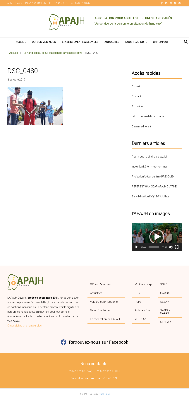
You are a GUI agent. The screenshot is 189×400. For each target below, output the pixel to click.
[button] (156, 236)
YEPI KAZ (140, 319)
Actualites (137, 106)
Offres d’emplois (100, 284)
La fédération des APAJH (105, 319)
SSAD (163, 284)
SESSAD (165, 322)
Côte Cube (105, 394)
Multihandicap (142, 284)
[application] (157, 237)
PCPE (138, 301)
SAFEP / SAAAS (165, 312)
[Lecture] (136, 247)
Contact (136, 96)
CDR (137, 293)
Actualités (111, 41)
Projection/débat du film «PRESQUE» (153, 176)
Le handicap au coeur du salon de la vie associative (53, 52)
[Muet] (171, 247)
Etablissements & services (80, 41)
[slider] (154, 247)
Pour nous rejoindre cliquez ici (149, 156)
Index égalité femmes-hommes (150, 166)
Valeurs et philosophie (104, 301)
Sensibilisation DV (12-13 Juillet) (150, 196)
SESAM (164, 301)
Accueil (21, 41)
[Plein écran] (177, 247)
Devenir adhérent (141, 126)
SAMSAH (165, 293)
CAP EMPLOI (160, 41)
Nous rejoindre (136, 41)
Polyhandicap (142, 310)
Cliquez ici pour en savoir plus (24, 325)
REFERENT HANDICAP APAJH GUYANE (154, 186)
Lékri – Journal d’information (148, 116)
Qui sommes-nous (44, 41)
